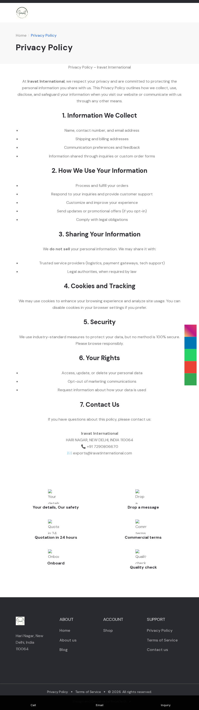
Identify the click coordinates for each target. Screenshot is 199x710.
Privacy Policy (160, 630)
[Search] (171, 13)
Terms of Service (162, 640)
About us (67, 640)
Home (21, 35)
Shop (108, 630)
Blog (63, 649)
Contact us (157, 649)
